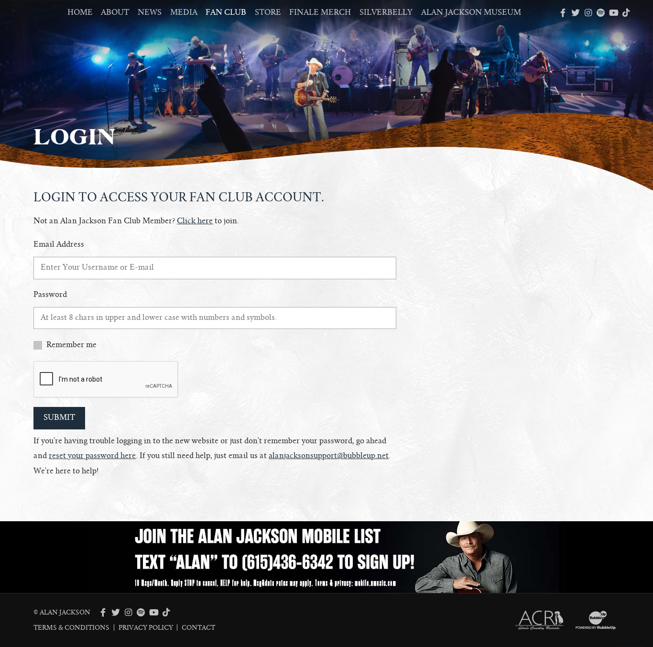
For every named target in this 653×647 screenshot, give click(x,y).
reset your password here (92, 455)
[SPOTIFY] (601, 13)
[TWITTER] (575, 13)
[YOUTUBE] (613, 13)
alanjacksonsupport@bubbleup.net (329, 455)
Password (50, 294)
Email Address (58, 244)
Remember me (71, 344)
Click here (195, 221)
